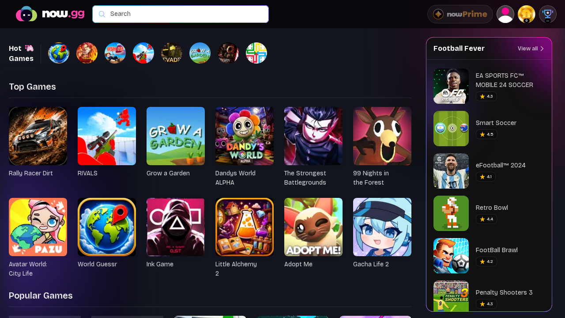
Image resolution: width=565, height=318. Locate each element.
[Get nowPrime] (460, 14)
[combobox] (185, 14)
